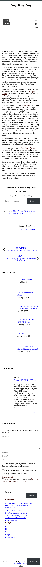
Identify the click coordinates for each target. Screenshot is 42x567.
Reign (7, 535)
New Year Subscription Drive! (26, 294)
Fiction (7, 23)
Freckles (21, 333)
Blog (6, 20)
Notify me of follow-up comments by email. (20, 470)
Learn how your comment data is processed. (20, 480)
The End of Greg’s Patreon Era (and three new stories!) (28, 348)
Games (7, 532)
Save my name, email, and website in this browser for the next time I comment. (18, 465)
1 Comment (28, 213)
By (30, 211)
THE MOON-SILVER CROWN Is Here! (26, 321)
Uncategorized (10, 537)
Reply (35, 412)
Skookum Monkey (21, 564)
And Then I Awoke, (28, 148)
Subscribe (33, 201)
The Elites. (27, 105)
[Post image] (8, 283)
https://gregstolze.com (27, 229)
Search (8, 492)
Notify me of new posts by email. (16, 474)
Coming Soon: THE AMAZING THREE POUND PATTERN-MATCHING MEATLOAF (20, 505)
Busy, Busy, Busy (11, 520)
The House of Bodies (25, 279)
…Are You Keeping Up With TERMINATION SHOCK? (28, 307)
